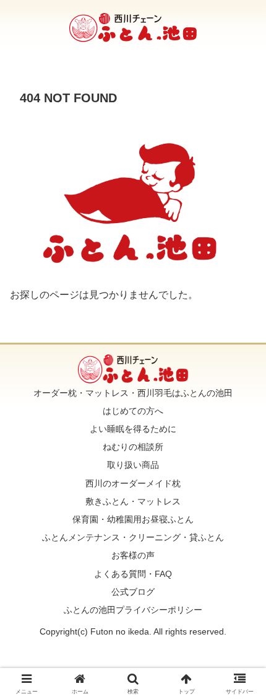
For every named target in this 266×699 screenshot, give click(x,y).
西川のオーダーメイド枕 (133, 483)
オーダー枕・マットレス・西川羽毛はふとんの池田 (133, 393)
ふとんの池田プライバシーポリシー (133, 610)
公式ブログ (133, 592)
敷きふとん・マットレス (133, 501)
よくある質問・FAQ (133, 574)
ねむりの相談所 (133, 447)
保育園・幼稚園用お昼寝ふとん (133, 519)
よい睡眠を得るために (133, 429)
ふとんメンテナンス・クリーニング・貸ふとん (133, 537)
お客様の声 (133, 555)
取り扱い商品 (133, 465)
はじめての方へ (133, 411)
